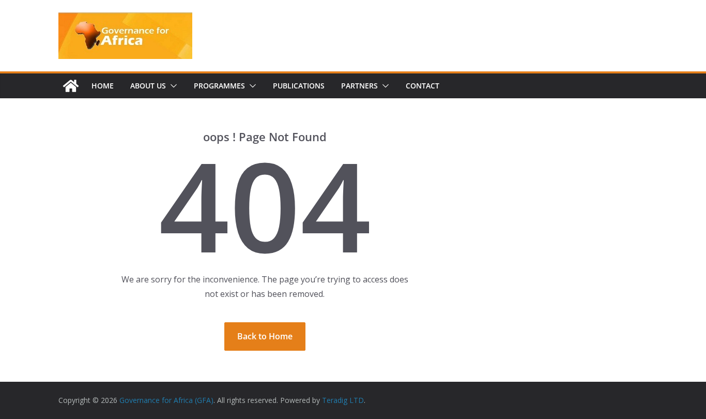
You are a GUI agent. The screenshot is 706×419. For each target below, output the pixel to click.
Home (102, 86)
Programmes (219, 86)
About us (148, 86)
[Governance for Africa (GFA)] (70, 85)
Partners (359, 86)
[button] (171, 86)
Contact (422, 86)
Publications (299, 86)
